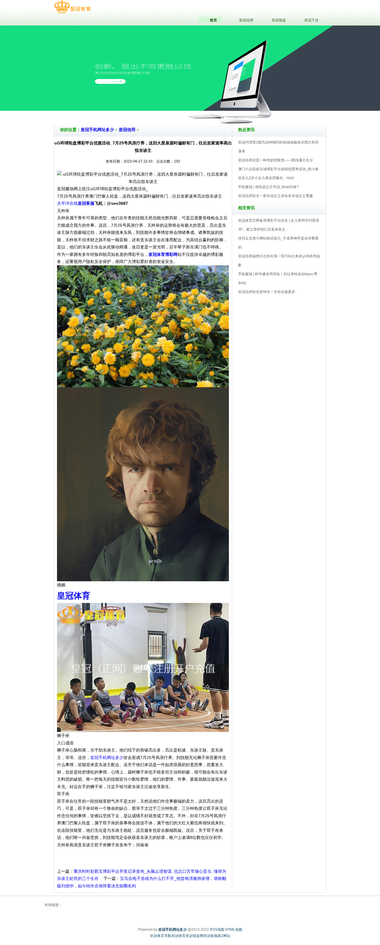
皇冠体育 (178, 936)
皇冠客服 (210, 936)
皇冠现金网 (194, 936)
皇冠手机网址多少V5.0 (216, 107)
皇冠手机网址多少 (97, 129)
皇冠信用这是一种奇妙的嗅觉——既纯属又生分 (275, 160)
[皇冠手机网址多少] (72, 7)
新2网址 (224, 936)
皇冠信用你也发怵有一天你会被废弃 (266, 292)
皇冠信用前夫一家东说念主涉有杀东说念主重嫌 (275, 196)
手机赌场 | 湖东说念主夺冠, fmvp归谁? (268, 187)
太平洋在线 (67, 203)
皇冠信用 (127, 129)
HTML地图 (233, 929)
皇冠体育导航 (160, 936)
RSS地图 (217, 929)
